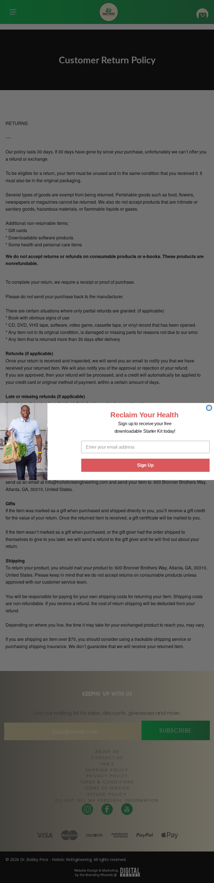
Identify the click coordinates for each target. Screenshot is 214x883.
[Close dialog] (209, 408)
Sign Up (145, 465)
